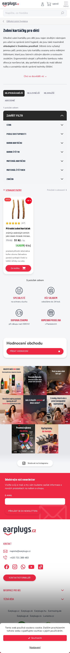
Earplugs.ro (36, 616)
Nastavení (35, 647)
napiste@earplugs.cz (20, 551)
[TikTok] (40, 566)
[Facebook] (6, 566)
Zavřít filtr (15, 115)
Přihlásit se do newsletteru (23, 511)
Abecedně (10, 100)
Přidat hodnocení (19, 351)
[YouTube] (31, 566)
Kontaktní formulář (19, 578)
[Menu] (66, 4)
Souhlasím (36, 637)
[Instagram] (14, 566)
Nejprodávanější (14, 93)
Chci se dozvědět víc (34, 76)
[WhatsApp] (22, 566)
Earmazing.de (54, 610)
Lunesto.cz (48, 616)
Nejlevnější (33, 93)
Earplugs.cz (13, 610)
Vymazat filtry (13, 190)
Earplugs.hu (40, 610)
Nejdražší (49, 93)
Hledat (62, 13)
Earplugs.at (22, 616)
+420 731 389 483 (19, 557)
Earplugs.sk (27, 610)
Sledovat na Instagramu (38, 463)
